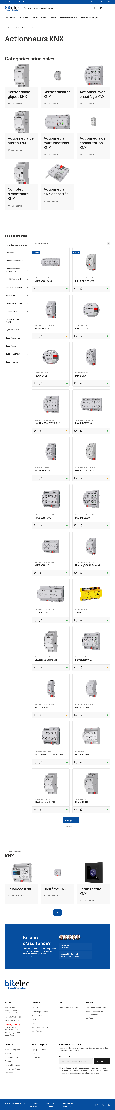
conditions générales (90, 1073)
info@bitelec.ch (93, 2)
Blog (6, 2)
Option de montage (14, 303)
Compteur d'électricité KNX (18, 194)
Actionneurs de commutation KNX (93, 143)
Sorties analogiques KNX (20, 94)
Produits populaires (40, 1011)
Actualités (36, 1057)
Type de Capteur (13, 354)
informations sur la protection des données (89, 1070)
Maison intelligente (12, 1049)
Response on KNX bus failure (15, 320)
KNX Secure (10, 295)
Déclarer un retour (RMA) (96, 1007)
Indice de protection (14, 287)
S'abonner (101, 1061)
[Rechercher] (25, 8)
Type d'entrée (11, 346)
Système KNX (55, 889)
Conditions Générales (34, 1104)
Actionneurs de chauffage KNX (93, 94)
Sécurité (8, 1053)
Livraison (35, 1019)
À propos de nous (39, 1049)
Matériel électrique (12, 1065)
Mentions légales (50, 1104)
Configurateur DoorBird (68, 1007)
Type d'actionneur (13, 338)
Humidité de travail (13, 279)
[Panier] (107, 8)
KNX (57, 912)
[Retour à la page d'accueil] (12, 8)
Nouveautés (37, 1015)
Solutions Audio (11, 1057)
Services (11, 2)
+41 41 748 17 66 (105, 2)
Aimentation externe (14, 260)
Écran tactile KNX (90, 891)
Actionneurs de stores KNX (21, 140)
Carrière (35, 1053)
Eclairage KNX (19, 889)
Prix (7, 370)
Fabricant (21, 2)
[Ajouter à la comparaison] (35, 288)
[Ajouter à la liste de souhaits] (40, 288)
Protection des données (67, 1104)
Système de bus (12, 330)
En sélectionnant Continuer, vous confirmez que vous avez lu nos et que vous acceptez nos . (85, 1070)
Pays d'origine (11, 311)
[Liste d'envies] (94, 8)
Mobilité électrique (12, 1069)
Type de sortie (12, 362)
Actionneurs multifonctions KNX (56, 143)
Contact (89, 1018)
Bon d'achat (37, 1031)
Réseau (8, 1061)
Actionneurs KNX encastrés (56, 191)
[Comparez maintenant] (101, 8)
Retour (35, 1023)
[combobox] (55, 8)
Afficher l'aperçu (15, 104)
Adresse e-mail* (64, 1057)
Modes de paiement (40, 1027)
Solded (35, 1007)
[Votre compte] (88, 8)
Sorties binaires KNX (57, 94)
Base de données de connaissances (94, 1012)
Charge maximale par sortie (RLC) (14, 269)
